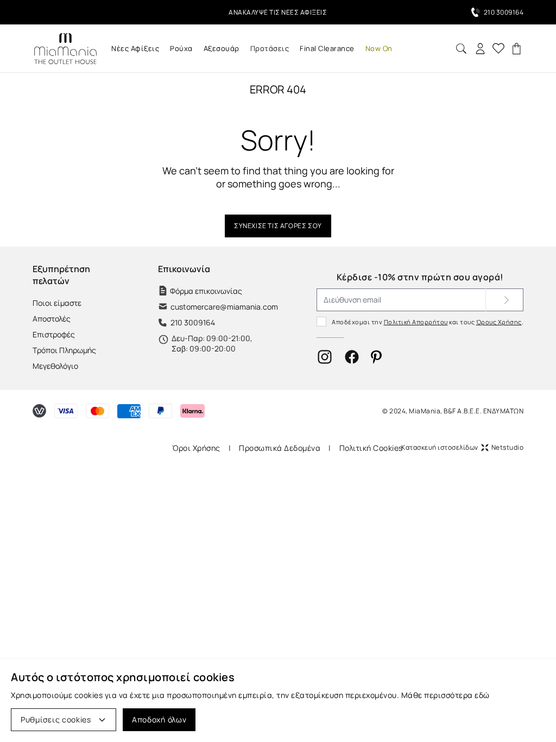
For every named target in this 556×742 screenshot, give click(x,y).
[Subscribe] (504, 299)
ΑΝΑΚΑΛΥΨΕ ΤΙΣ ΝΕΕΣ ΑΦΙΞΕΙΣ (278, 12)
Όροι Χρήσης (196, 448)
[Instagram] (325, 357)
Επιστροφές (54, 334)
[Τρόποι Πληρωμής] (39, 411)
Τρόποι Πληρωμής (64, 350)
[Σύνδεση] (480, 48)
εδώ (482, 695)
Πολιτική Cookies (371, 448)
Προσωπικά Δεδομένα (279, 448)
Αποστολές (52, 318)
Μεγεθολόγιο (55, 366)
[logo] (65, 49)
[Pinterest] (376, 357)
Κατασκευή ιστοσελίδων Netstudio (462, 447)
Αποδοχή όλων (159, 719)
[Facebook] (352, 357)
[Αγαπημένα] (498, 48)
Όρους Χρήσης (499, 322)
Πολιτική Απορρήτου (416, 322)
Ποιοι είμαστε (57, 303)
